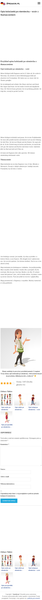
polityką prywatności (34, 598)
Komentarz (4, 444)
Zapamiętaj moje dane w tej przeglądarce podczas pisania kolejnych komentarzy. (19, 495)
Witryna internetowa (7, 484)
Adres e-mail (4, 476)
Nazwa (2, 469)
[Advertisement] (21, 37)
